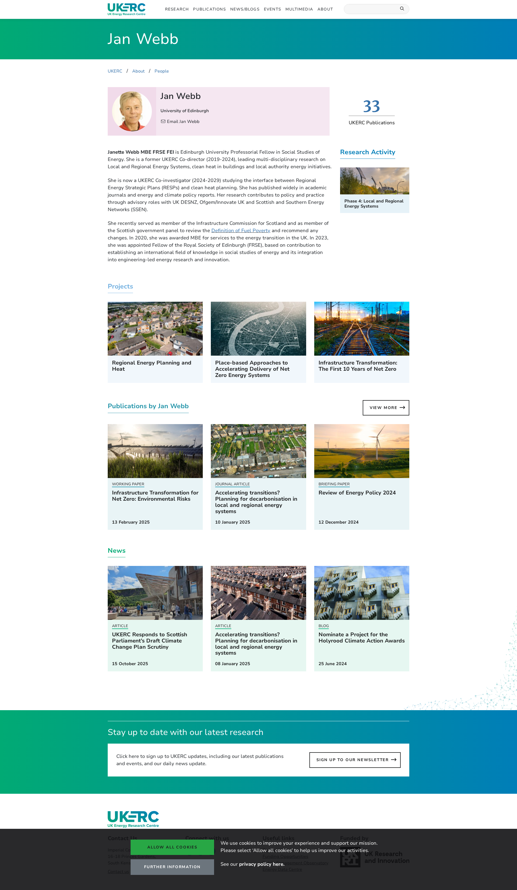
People (162, 71)
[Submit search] (402, 9)
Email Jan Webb (183, 122)
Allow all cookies (172, 847)
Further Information (172, 867)
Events (272, 9)
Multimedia (299, 9)
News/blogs (245, 9)
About (325, 9)
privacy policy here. (262, 864)
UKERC (115, 71)
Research (177, 9)
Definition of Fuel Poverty (240, 230)
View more (383, 407)
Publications (209, 9)
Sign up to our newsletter (352, 759)
